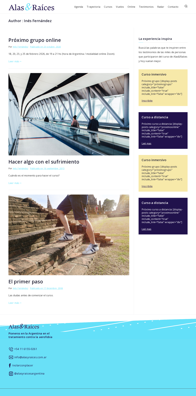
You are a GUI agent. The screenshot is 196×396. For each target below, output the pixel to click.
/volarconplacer (22, 365)
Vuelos (120, 6)
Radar (160, 6)
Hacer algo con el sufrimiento (43, 161)
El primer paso (25, 281)
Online (131, 6)
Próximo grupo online (34, 40)
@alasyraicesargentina (29, 373)
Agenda (78, 6)
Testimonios (146, 6)
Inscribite (147, 100)
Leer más (13, 61)
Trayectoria (93, 6)
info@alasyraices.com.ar (30, 357)
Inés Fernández (20, 46)
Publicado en (45, 46)
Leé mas (146, 143)
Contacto (173, 6)
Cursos (108, 6)
